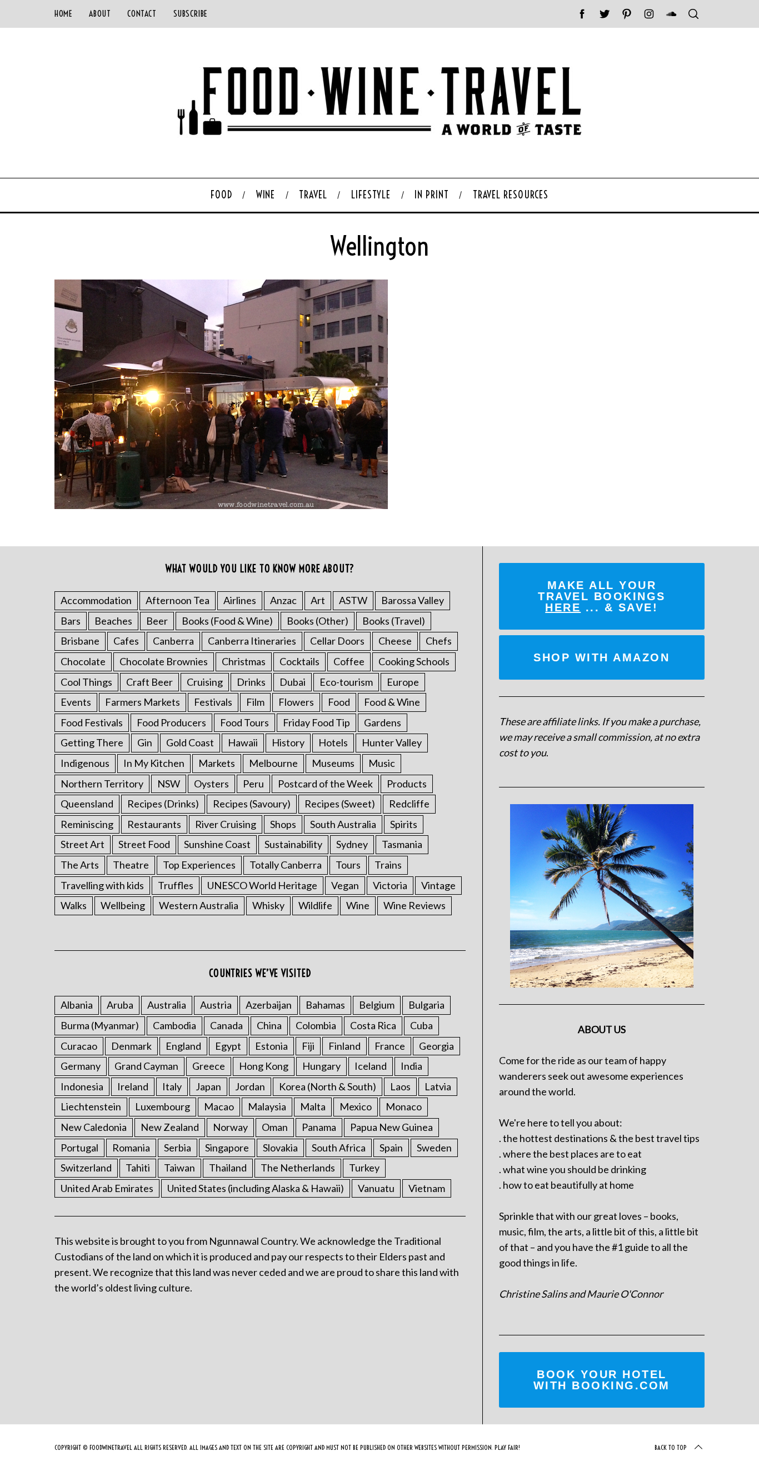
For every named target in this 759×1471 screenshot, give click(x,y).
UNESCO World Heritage (262, 885)
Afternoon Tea (177, 600)
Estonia (271, 1046)
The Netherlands (298, 1167)
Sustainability (293, 844)
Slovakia (280, 1147)
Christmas (244, 661)
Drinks (251, 682)
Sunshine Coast (217, 844)
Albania (77, 1005)
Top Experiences (199, 865)
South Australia (343, 824)
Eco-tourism (346, 682)
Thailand (228, 1167)
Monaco (404, 1106)
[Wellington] (221, 505)
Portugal (79, 1147)
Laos (400, 1086)
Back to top (671, 1447)
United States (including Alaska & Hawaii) (255, 1188)
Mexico (355, 1106)
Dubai (292, 682)
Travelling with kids (102, 885)
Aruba (120, 1005)
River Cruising (225, 824)
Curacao (79, 1046)
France (389, 1046)
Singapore (227, 1147)
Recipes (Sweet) (339, 803)
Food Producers (171, 722)
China (269, 1025)
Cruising (205, 682)
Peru (253, 783)
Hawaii (243, 742)
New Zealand (170, 1127)
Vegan (345, 885)
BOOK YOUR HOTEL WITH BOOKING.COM (601, 1380)
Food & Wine (392, 702)
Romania (131, 1147)
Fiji (308, 1046)
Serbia (177, 1147)
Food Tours (244, 722)
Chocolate (83, 661)
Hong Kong (263, 1066)
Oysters (211, 783)
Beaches (113, 621)
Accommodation (96, 600)
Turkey (364, 1167)
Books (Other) (317, 621)
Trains (388, 865)
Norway (230, 1127)
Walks (74, 905)
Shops (283, 824)
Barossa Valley (412, 600)
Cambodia (174, 1025)
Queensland (87, 803)
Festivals (213, 702)
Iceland (370, 1066)
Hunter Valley (392, 742)
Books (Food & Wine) (227, 621)
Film (255, 702)
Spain (391, 1147)
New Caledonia (94, 1127)
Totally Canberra (285, 865)
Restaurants (154, 824)
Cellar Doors (337, 641)
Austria (216, 1005)
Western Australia (198, 905)
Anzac (283, 600)
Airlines (239, 600)
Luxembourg (162, 1106)
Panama (319, 1127)
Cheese (395, 641)
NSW (168, 783)
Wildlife (315, 905)
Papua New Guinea (391, 1127)
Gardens (382, 722)
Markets (216, 763)
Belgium (377, 1005)
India (411, 1066)
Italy (172, 1086)
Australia (166, 1005)
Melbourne (273, 763)
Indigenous (85, 763)
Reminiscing (87, 824)
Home (63, 13)
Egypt (228, 1046)
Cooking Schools (414, 661)
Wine (357, 905)
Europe (403, 682)
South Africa (339, 1147)
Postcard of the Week (325, 783)
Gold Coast (190, 742)
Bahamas (325, 1005)
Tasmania (402, 844)
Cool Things (86, 682)
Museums (333, 763)
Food (339, 702)
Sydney (352, 844)
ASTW (353, 600)
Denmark (131, 1046)
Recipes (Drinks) (163, 803)
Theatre (131, 865)
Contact (141, 13)
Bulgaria (426, 1005)
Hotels (333, 742)
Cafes (126, 641)
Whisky (268, 905)
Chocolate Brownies (163, 661)
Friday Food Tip (316, 722)
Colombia (316, 1025)
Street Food (144, 844)
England (183, 1046)
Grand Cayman (146, 1066)
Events (76, 702)
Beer (157, 621)
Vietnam (426, 1188)
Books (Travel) (393, 621)
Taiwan (179, 1167)
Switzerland (86, 1167)
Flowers (296, 702)
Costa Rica (373, 1025)
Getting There (92, 742)
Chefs (439, 641)
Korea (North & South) (327, 1086)
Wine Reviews (414, 905)
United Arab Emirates (107, 1188)
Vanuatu (376, 1188)
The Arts (80, 865)
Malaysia (267, 1106)
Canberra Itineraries (252, 641)
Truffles (175, 885)
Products (407, 783)
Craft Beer (149, 682)
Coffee (348, 661)
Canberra (173, 641)
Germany (81, 1066)
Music (381, 763)
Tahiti (138, 1167)
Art (318, 600)
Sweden (434, 1147)
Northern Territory (102, 783)
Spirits (403, 824)
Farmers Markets (142, 702)
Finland (344, 1046)
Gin (144, 742)
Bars (71, 621)
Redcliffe (409, 803)
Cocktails (299, 661)
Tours (348, 865)
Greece (208, 1066)
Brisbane (80, 641)
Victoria (390, 885)
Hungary (321, 1066)
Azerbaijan (269, 1005)
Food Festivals (92, 722)
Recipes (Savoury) (252, 803)
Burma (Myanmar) (100, 1025)
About (100, 13)
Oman (275, 1127)
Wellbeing (123, 905)
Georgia (436, 1046)
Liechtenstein (91, 1106)
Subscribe (190, 13)
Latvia (438, 1086)
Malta (313, 1106)
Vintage (438, 885)
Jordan (250, 1086)
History (288, 742)
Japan (208, 1086)
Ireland (132, 1086)
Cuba (421, 1025)
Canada (226, 1025)
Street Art (82, 844)
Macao (219, 1106)
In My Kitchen (153, 763)
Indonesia (82, 1086)
